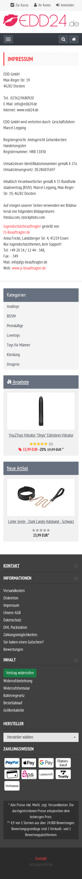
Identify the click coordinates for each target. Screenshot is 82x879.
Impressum (11, 605)
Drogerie (13, 364)
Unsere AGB (12, 612)
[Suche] (63, 39)
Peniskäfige (15, 325)
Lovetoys (13, 335)
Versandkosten (14, 590)
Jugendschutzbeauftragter (22, 226)
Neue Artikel (17, 468)
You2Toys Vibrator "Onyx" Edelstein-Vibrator (41, 435)
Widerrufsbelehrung (17, 681)
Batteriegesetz (14, 695)
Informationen (17, 578)
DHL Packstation (15, 627)
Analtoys (13, 306)
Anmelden (67, 5)
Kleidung (13, 354)
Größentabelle (13, 710)
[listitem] (11, 763)
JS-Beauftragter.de (16, 232)
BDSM (11, 316)
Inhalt (9, 660)
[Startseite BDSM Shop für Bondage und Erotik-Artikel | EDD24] (41, 22)
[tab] (41, 580)
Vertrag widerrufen (20, 673)
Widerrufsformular (16, 688)
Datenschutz (12, 620)
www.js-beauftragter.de (29, 268)
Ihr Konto (44, 5)
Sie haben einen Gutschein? (23, 642)
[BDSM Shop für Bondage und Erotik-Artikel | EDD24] (74, 39)
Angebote (20, 382)
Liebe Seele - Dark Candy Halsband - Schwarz (41, 521)
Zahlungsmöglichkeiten (20, 634)
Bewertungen (13, 649)
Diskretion (10, 598)
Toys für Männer (18, 345)
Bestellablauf (12, 703)
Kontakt (11, 566)
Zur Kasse (21, 5)
